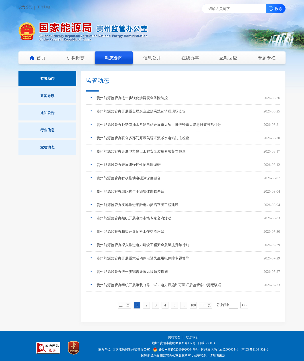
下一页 (205, 305)
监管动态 (47, 78)
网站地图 (174, 337)
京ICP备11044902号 (254, 349)
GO (244, 305)
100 (193, 305)
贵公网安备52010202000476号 (178, 349)
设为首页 (25, 7)
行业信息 (47, 130)
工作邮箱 (43, 7)
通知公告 (47, 113)
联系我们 (192, 337)
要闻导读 (47, 96)
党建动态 (47, 147)
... (183, 305)
